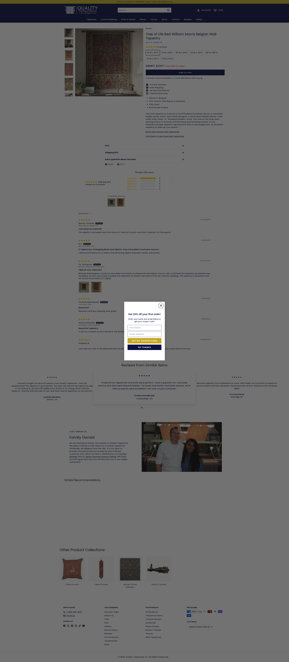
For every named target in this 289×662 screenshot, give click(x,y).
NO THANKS (144, 347)
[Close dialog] (161, 305)
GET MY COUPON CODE (144, 341)
